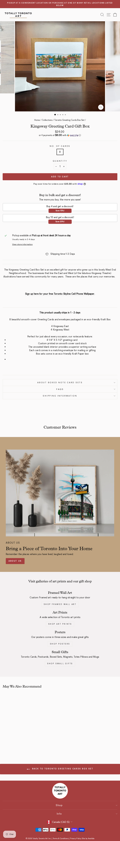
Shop (59, 805)
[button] (60, 135)
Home (37, 120)
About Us (15, 561)
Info (59, 813)
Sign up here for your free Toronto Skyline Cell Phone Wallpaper (59, 293)
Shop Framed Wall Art (60, 604)
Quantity (60, 161)
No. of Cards (60, 146)
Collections (47, 120)
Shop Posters (60, 644)
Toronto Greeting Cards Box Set (69, 120)
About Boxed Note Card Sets (60, 382)
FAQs (60, 389)
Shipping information (60, 396)
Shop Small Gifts (60, 663)
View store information (22, 244)
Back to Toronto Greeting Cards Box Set (62, 769)
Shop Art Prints (60, 624)
